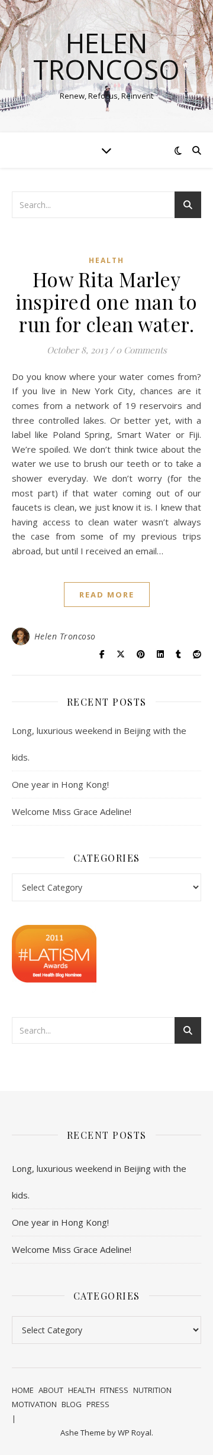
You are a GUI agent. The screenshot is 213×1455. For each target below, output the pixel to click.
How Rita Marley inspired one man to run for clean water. (106, 301)
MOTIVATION (34, 1404)
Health (106, 260)
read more (106, 594)
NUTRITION (152, 1390)
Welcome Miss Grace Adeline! (71, 811)
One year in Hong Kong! (60, 784)
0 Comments (141, 350)
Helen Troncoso (106, 56)
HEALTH (81, 1390)
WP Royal (134, 1432)
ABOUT (50, 1390)
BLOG (72, 1404)
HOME (23, 1390)
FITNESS (114, 1390)
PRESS (97, 1404)
